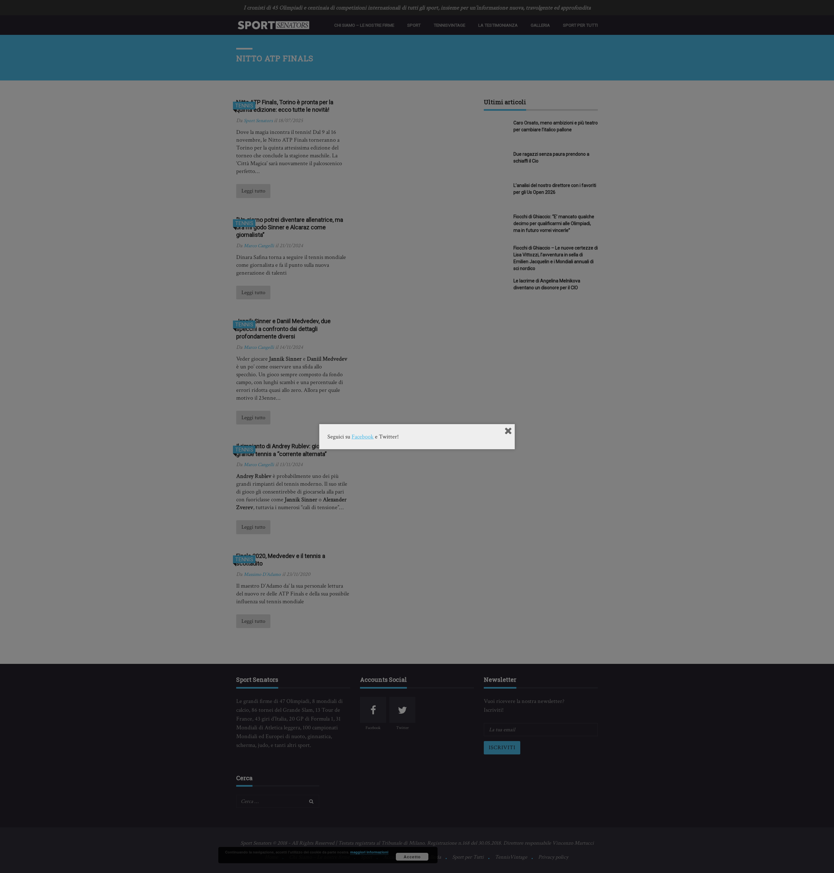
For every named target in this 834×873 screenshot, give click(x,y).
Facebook (363, 436)
